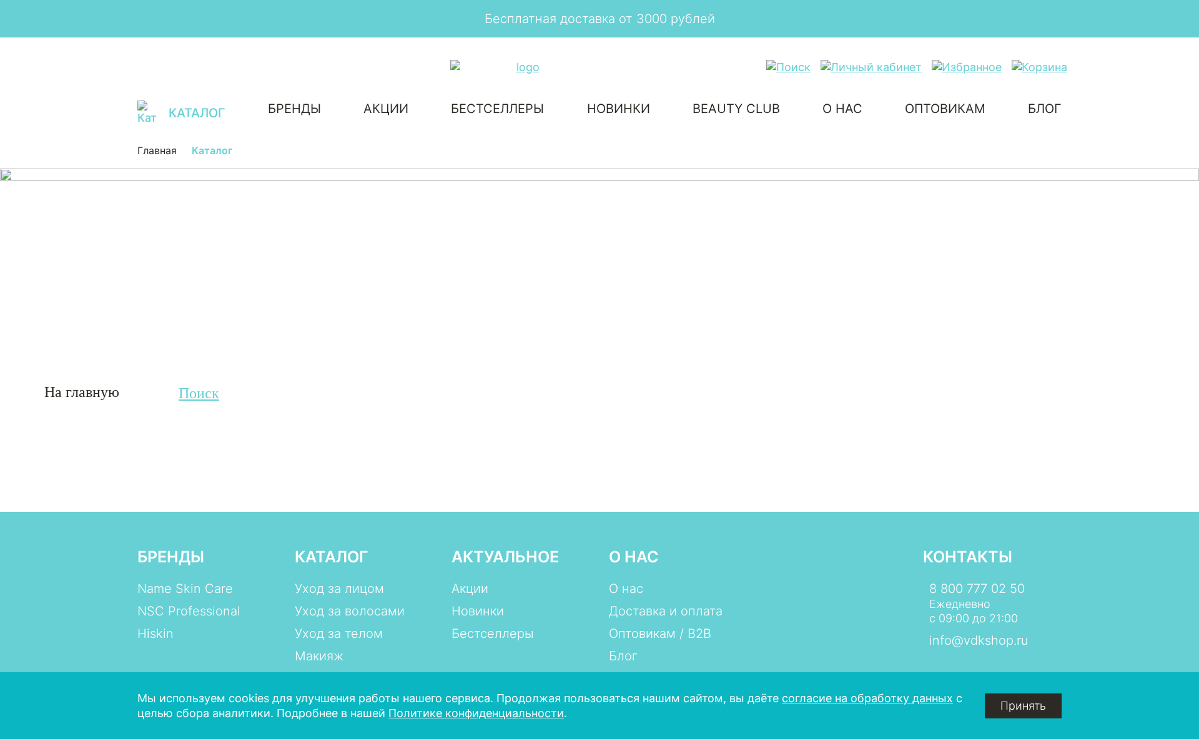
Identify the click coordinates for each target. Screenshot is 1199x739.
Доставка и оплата (666, 611)
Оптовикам (945, 108)
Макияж (319, 655)
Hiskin (155, 633)
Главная (157, 151)
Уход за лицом (339, 588)
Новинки (618, 108)
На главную (81, 392)
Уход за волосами (350, 611)
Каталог (331, 556)
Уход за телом (339, 633)
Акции (385, 108)
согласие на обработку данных (867, 698)
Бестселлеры (497, 108)
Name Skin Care (185, 588)
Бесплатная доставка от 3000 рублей (600, 18)
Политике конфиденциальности (476, 713)
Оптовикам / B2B (660, 633)
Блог (1045, 108)
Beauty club (736, 108)
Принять (1023, 705)
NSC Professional (188, 611)
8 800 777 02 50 (977, 588)
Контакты (967, 556)
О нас (842, 108)
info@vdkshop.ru (979, 640)
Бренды (294, 108)
